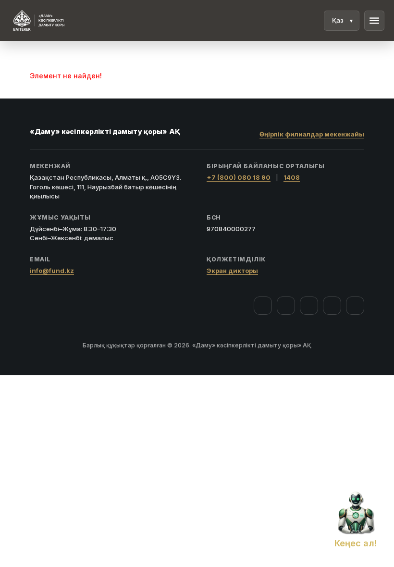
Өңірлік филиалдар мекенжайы (311, 134)
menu (374, 20)
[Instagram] (286, 305)
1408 (291, 177)
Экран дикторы (232, 270)
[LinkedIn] (355, 305)
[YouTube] (309, 305)
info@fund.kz (52, 270)
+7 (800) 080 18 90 (239, 177)
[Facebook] (263, 305)
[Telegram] (332, 305)
